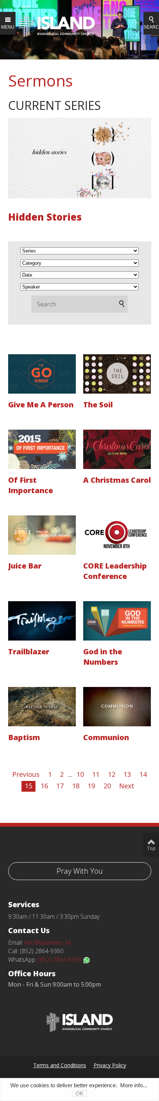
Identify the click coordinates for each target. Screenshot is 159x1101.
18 (76, 785)
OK (79, 1093)
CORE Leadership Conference (115, 571)
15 (28, 785)
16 (44, 785)
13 (127, 774)
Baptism (24, 737)
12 (111, 774)
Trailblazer (28, 651)
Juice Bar (24, 566)
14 (143, 774)
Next (126, 785)
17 (60, 785)
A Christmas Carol (117, 480)
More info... (133, 1085)
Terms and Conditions (59, 1065)
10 (80, 774)
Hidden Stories (45, 217)
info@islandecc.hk (47, 942)
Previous (26, 774)
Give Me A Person (41, 405)
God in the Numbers (102, 656)
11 (95, 774)
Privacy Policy (110, 1065)
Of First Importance (30, 485)
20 (107, 785)
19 (91, 785)
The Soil (98, 405)
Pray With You (80, 871)
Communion (106, 737)
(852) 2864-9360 (60, 959)
